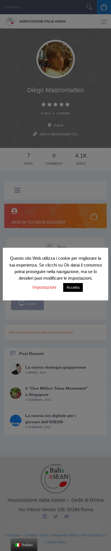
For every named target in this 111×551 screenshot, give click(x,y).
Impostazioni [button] (44, 287)
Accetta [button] (73, 287)
